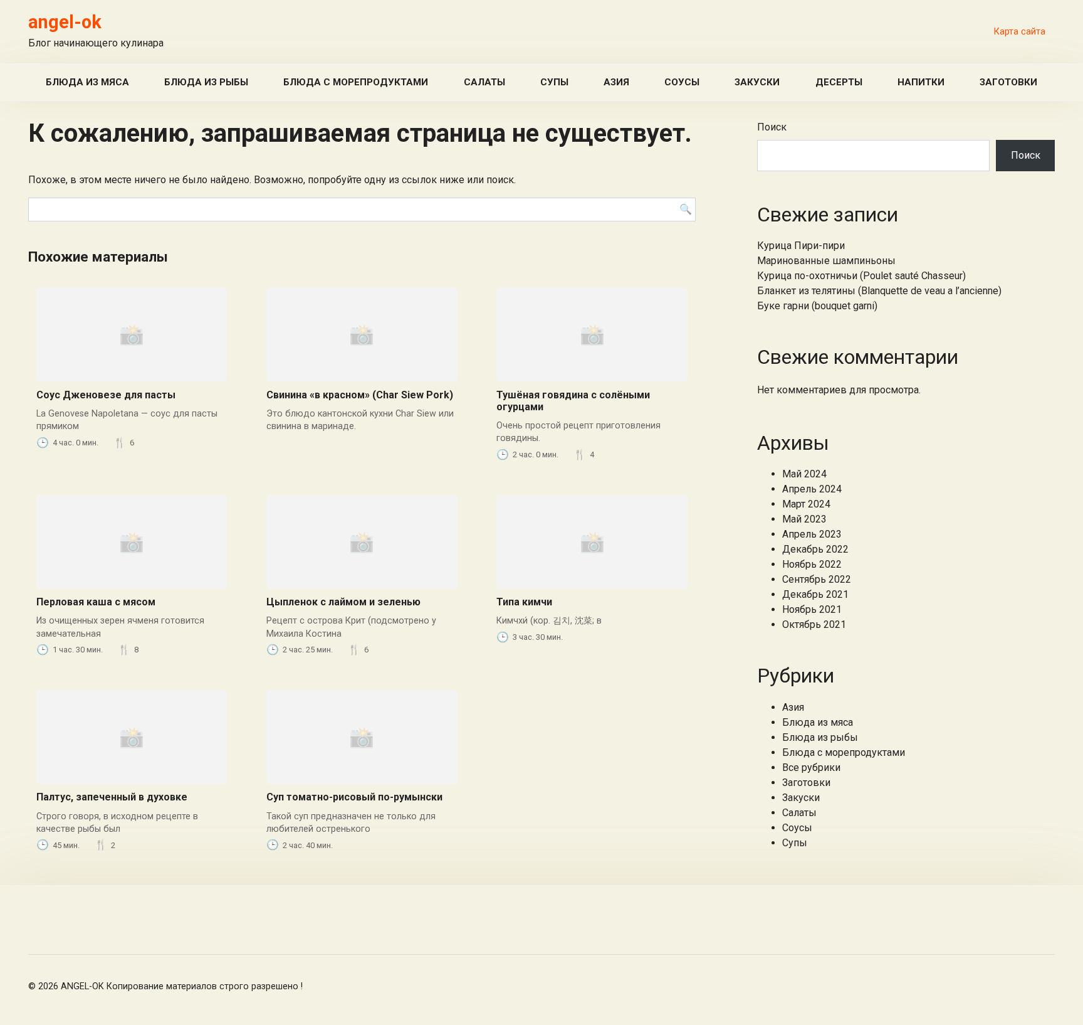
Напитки (920, 82)
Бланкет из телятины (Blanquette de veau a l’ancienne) (879, 291)
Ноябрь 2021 (812, 609)
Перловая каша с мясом (95, 602)
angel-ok (65, 22)
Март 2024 (806, 504)
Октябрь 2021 (814, 624)
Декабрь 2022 (815, 549)
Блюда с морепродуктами (355, 82)
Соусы (681, 82)
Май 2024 (804, 474)
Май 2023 (804, 519)
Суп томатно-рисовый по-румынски (354, 797)
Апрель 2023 (812, 534)
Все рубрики (811, 767)
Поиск (772, 127)
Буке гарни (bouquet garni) (817, 306)
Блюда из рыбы (206, 82)
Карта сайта (1019, 31)
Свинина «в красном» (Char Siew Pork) (359, 395)
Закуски (757, 82)
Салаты (484, 82)
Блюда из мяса (87, 82)
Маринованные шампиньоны (826, 261)
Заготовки (1008, 82)
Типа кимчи (524, 602)
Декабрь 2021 (815, 594)
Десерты (838, 82)
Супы (554, 82)
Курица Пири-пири (801, 246)
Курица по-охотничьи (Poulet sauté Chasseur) (861, 276)
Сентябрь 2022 (816, 579)
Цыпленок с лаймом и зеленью (343, 602)
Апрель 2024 (812, 489)
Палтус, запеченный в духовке (111, 797)
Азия (616, 82)
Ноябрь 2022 (812, 564)
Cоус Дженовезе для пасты (105, 395)
